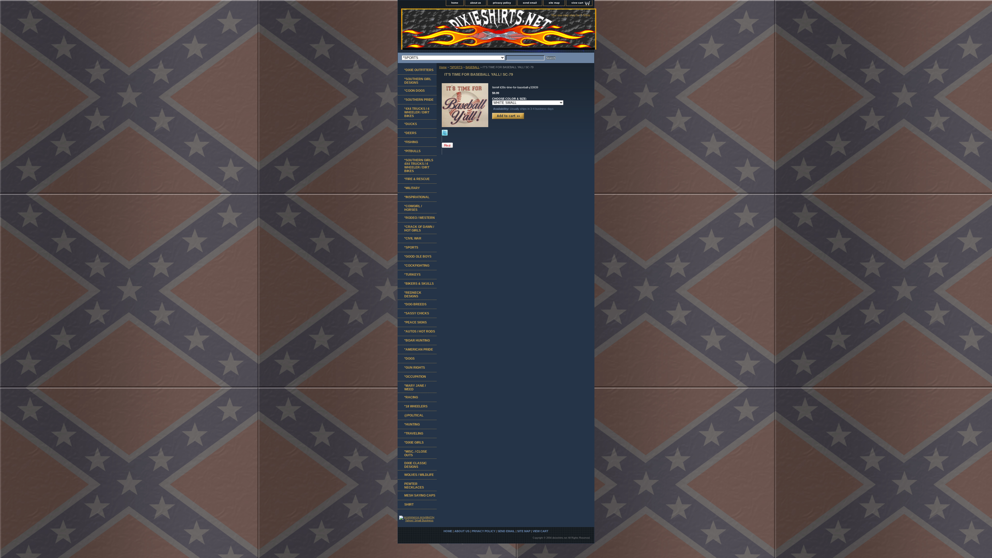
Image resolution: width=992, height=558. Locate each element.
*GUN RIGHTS (414, 367)
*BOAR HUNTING (417, 340)
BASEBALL (472, 67)
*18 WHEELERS (416, 406)
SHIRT (409, 504)
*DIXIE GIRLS (414, 442)
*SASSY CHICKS (416, 313)
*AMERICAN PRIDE (418, 349)
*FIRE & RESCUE (417, 179)
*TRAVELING (413, 433)
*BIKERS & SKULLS (419, 283)
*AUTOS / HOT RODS (419, 331)
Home (443, 67)
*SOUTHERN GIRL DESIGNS (417, 80)
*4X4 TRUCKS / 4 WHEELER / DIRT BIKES (416, 112)
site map (554, 2)
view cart (577, 2)
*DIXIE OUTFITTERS (418, 70)
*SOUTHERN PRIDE (418, 100)
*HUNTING (412, 424)
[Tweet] (445, 134)
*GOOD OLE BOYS (417, 256)
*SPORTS (456, 67)
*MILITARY (412, 188)
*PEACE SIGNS (415, 322)
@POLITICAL (413, 415)
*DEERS (410, 133)
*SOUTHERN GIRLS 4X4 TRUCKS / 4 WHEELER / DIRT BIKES (418, 165)
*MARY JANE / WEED (415, 387)
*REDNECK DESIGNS (412, 294)
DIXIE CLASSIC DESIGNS (415, 465)
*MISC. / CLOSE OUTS (415, 453)
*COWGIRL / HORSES (413, 208)
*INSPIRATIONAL (416, 197)
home (454, 2)
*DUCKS (410, 124)
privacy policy (502, 2)
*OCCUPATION (415, 376)
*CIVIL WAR (412, 238)
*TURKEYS (412, 274)
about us (475, 2)
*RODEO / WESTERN (419, 218)
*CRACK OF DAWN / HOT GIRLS (419, 228)
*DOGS (409, 358)
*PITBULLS (412, 151)
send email (530, 2)
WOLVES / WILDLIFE (419, 475)
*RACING (411, 397)
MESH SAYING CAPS (419, 495)
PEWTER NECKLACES (414, 485)
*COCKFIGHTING (416, 265)
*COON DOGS (414, 90)
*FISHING (411, 142)
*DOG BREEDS (415, 304)
